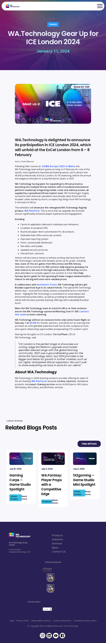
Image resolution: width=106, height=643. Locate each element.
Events (53, 24)
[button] (100, 6)
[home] (11, 6)
